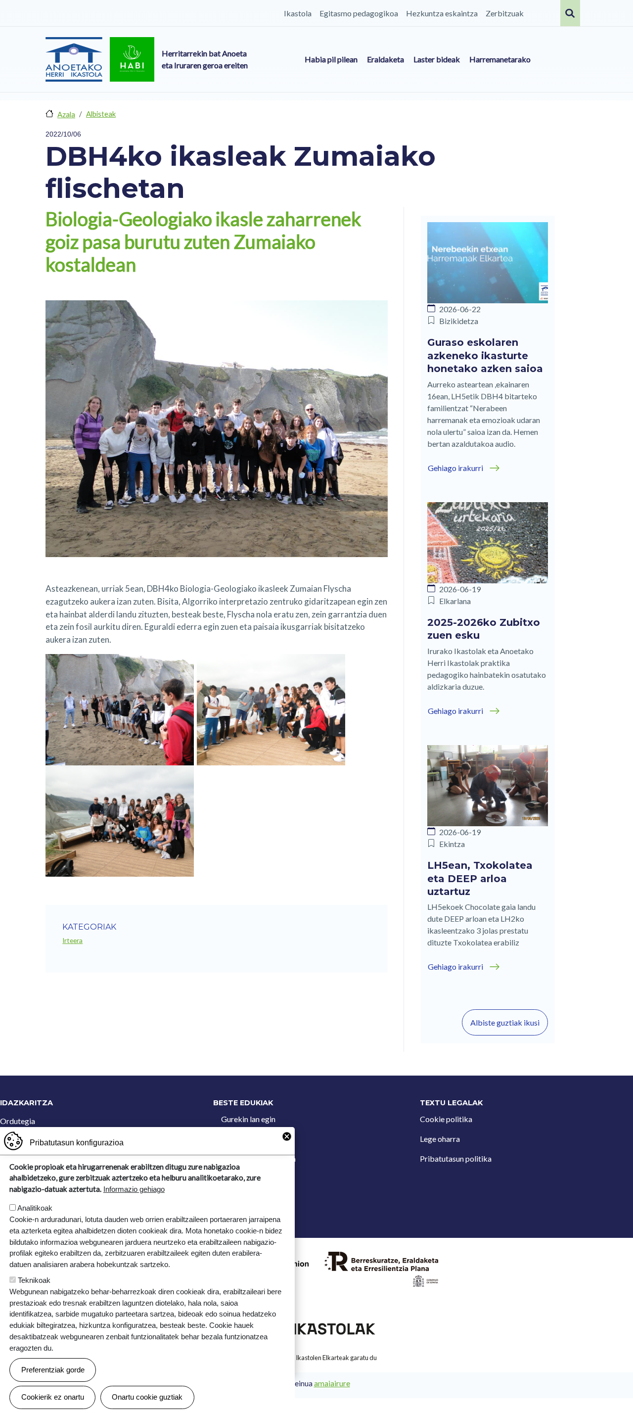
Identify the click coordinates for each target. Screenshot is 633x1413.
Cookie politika (446, 1119)
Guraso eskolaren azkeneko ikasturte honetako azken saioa (485, 355)
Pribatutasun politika (456, 1158)
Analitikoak (34, 1208)
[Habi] (132, 59)
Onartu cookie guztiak (147, 1397)
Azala (66, 114)
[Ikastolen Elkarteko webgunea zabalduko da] (316, 1328)
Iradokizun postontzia (258, 1158)
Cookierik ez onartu (52, 1397)
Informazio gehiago (134, 1189)
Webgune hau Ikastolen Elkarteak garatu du (316, 1358)
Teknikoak (34, 1280)
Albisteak (101, 113)
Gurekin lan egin (248, 1119)
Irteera (72, 940)
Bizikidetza (458, 321)
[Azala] (73, 59)
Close (287, 1136)
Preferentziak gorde (53, 1370)
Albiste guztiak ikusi (505, 1022)
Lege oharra (440, 1138)
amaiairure (332, 1383)
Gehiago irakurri (455, 467)
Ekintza (452, 843)
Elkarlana (455, 601)
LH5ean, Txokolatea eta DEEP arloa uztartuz (480, 878)
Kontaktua (239, 1138)
